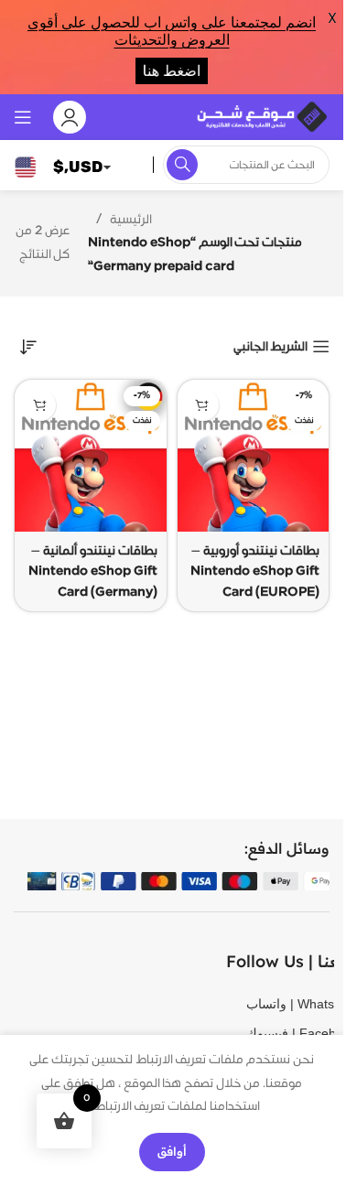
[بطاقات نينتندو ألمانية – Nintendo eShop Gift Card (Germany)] (91, 456)
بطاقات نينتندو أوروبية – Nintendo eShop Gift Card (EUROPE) (254, 571)
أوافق (172, 1151)
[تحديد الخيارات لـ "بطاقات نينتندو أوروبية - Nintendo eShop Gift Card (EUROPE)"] (203, 405)
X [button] (332, 17)
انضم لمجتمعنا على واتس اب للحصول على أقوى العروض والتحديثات (171, 31)
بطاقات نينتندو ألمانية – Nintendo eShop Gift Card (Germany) (92, 571)
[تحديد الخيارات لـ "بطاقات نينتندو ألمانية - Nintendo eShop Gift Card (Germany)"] (40, 405)
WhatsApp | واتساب (274, 1003)
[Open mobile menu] (23, 117)
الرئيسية (131, 219)
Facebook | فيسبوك (274, 1033)
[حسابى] (69, 117)
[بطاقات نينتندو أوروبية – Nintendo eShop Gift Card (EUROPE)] (254, 456)
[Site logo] (261, 116)
